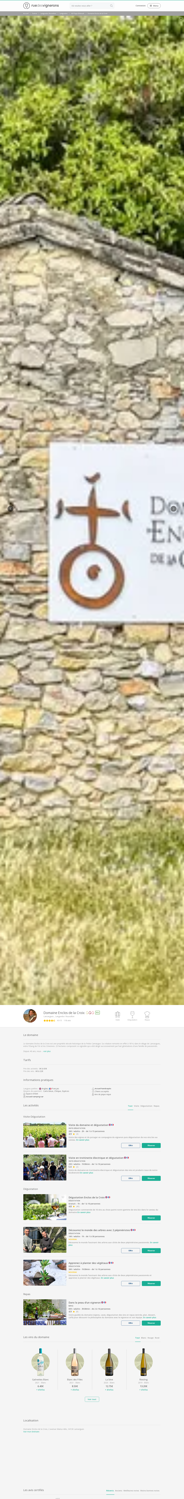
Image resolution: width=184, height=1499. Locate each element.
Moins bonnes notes (149, 1490)
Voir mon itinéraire (31, 1431)
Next (173, 507)
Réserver (151, 1145)
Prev (9, 507)
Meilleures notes (131, 1490)
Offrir (131, 1145)
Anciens (118, 1490)
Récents (110, 1490)
